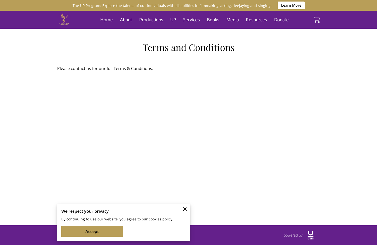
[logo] (310, 235)
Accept (92, 231)
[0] (317, 20)
